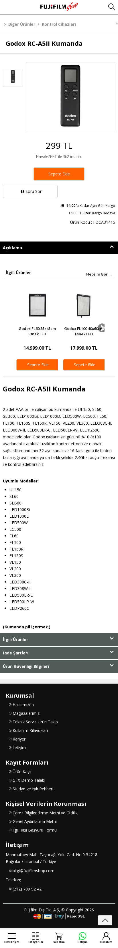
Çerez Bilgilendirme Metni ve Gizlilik (45, 813)
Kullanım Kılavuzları (30, 730)
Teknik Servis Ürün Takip (35, 722)
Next (102, 328)
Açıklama (12, 247)
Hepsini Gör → (99, 274)
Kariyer (19, 739)
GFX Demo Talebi (29, 780)
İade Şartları (15, 653)
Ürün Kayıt (22, 771)
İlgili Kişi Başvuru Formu (35, 830)
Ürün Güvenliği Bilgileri (26, 666)
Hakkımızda (23, 704)
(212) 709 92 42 (27, 889)
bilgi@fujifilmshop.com (33, 870)
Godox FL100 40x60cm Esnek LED (83, 331)
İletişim (19, 747)
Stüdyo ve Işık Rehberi (33, 788)
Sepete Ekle (59, 174)
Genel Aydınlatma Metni (35, 821)
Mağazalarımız (26, 713)
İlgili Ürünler (15, 639)
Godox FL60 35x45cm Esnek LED (37, 331)
